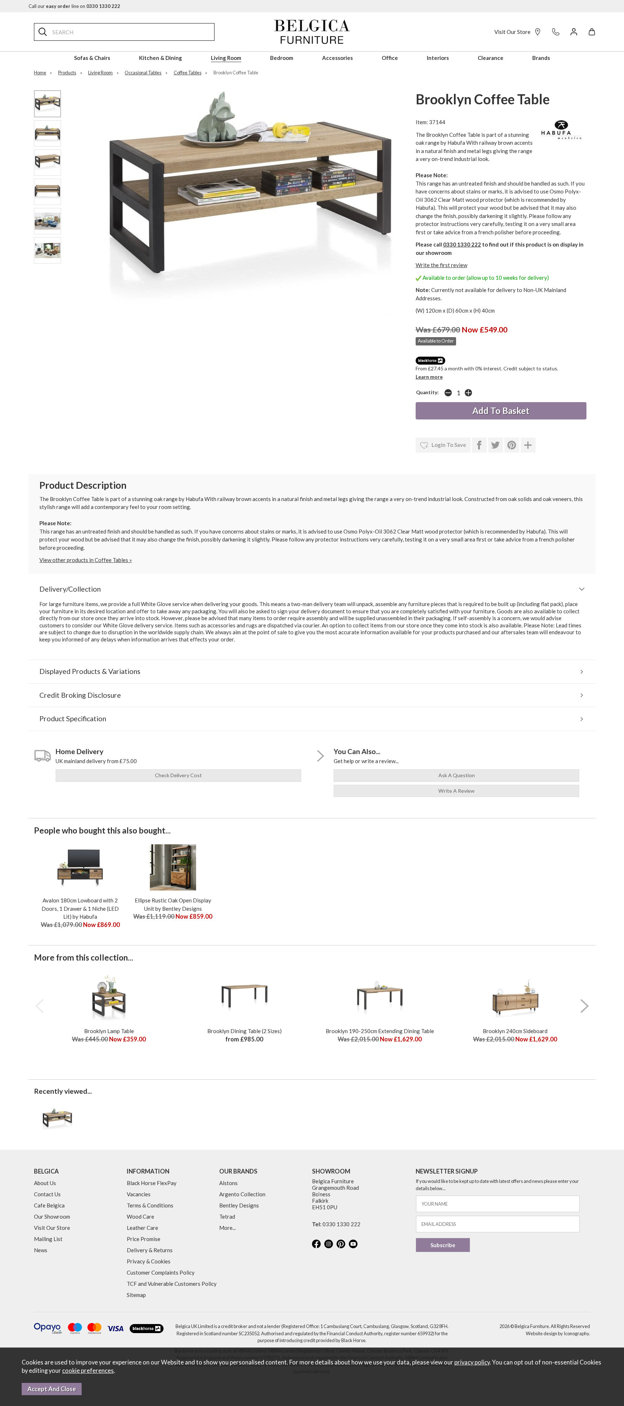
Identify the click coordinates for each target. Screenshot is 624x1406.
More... (227, 1227)
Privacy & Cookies (148, 1261)
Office (390, 58)
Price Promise (143, 1239)
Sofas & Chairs (92, 58)
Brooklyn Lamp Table (109, 1031)
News (40, 1250)
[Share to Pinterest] (511, 445)
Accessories (337, 58)
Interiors (438, 58)
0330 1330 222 (462, 244)
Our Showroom (52, 1216)
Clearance (490, 58)
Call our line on (74, 6)
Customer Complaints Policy (161, 1272)
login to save (448, 444)
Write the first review (441, 265)
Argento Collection (242, 1194)
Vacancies (139, 1194)
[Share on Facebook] (479, 445)
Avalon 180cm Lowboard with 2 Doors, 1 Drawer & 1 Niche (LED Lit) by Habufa (80, 908)
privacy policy (472, 1362)
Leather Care (142, 1227)
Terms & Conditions (150, 1205)
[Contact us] (556, 32)
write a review (456, 791)
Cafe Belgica (49, 1205)
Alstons (228, 1183)
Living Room (226, 58)
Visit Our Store (512, 32)
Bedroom (281, 58)
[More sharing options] (528, 445)
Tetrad (227, 1216)
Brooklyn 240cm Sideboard (515, 1031)
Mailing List (48, 1239)
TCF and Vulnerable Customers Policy (172, 1283)
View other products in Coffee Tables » (85, 560)
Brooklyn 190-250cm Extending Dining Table (380, 1031)
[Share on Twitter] (495, 445)
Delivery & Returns (150, 1250)
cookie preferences (88, 1370)
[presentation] (39, 1006)
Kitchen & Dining (160, 58)
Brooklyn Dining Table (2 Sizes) (244, 1031)
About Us (45, 1183)
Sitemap (136, 1295)
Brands (541, 58)
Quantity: (427, 392)
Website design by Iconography (557, 1333)
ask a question (456, 775)
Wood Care (140, 1216)
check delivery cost (178, 775)
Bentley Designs (239, 1205)
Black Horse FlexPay (152, 1183)
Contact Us (47, 1194)
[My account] (574, 32)
